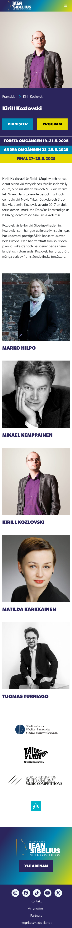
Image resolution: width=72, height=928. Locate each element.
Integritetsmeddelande (36, 923)
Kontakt (36, 901)
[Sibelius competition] (16, 5)
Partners (36, 916)
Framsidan (9, 97)
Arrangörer (36, 909)
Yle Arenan (36, 866)
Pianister (18, 124)
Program (52, 124)
